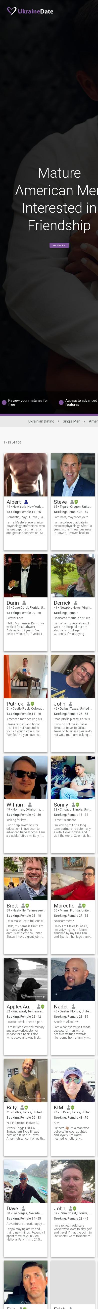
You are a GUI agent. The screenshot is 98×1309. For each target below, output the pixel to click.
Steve (60, 502)
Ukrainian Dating (41, 421)
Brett (12, 906)
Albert (14, 502)
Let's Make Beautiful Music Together (26, 921)
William (16, 805)
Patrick (15, 704)
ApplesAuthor (20, 1007)
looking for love (16, 820)
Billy (12, 1108)
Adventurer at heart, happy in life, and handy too (26, 1224)
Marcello (64, 906)
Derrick (62, 603)
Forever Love (15, 618)
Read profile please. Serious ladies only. (73, 719)
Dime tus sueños (65, 820)
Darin (13, 603)
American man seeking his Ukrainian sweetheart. (26, 719)
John (59, 704)
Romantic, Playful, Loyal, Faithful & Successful (26, 517)
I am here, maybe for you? (71, 517)
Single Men (71, 421)
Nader (61, 1007)
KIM (58, 1108)
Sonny (61, 805)
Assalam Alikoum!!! (66, 1022)
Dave (12, 1209)
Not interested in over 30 (23, 1123)
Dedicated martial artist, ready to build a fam (73, 618)
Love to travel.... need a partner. (26, 1022)
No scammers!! (64, 921)
